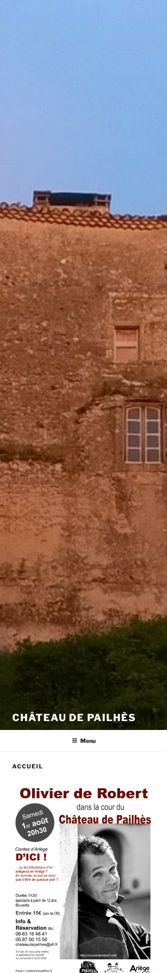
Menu (88, 740)
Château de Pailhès (74, 717)
